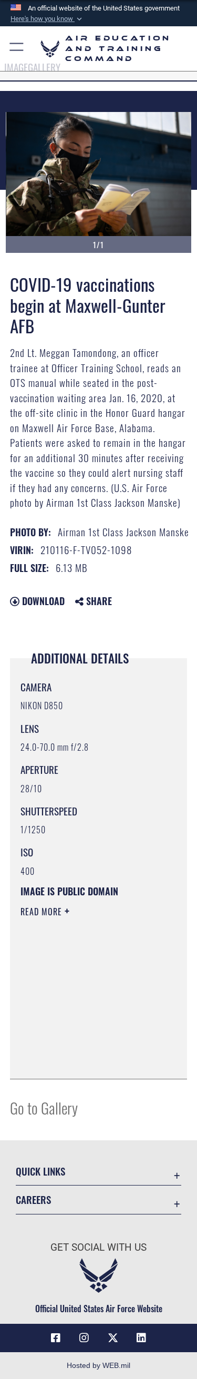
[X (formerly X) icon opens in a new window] (113, 1338)
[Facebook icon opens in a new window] (56, 1338)
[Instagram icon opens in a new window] (84, 1338)
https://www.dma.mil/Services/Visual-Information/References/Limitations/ (84, 1044)
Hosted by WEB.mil (98, 1365)
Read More (42, 911)
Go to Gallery (44, 1107)
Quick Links (40, 1171)
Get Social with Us (98, 1247)
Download (42, 601)
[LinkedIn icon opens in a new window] (141, 1338)
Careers (33, 1199)
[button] (47, 19)
